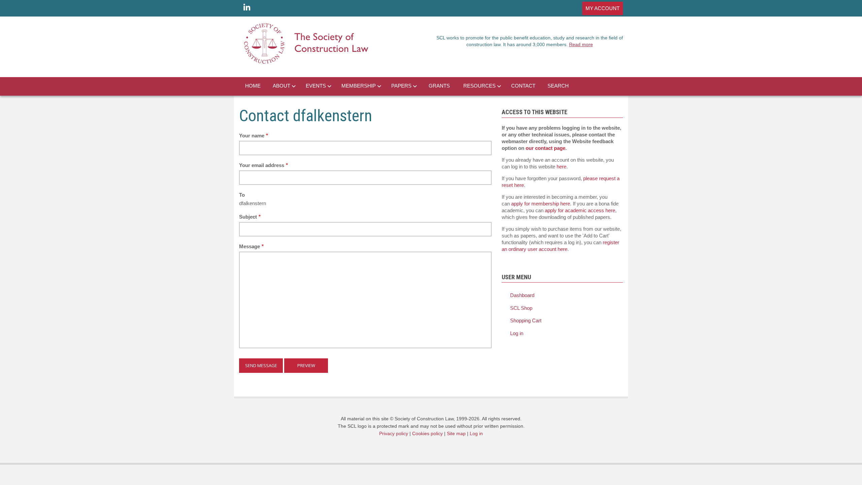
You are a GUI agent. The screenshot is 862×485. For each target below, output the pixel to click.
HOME (253, 86)
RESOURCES (479, 86)
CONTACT (523, 86)
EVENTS (316, 86)
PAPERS (401, 86)
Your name (251, 135)
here (561, 166)
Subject (248, 217)
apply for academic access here (580, 210)
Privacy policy (393, 433)
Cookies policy (427, 433)
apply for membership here (540, 203)
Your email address (261, 165)
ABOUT (281, 86)
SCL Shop (521, 308)
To (242, 195)
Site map (456, 433)
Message (249, 246)
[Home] (306, 43)
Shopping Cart (525, 320)
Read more (581, 44)
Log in (516, 333)
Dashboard (522, 295)
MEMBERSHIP (358, 86)
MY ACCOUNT (603, 8)
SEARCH (558, 86)
